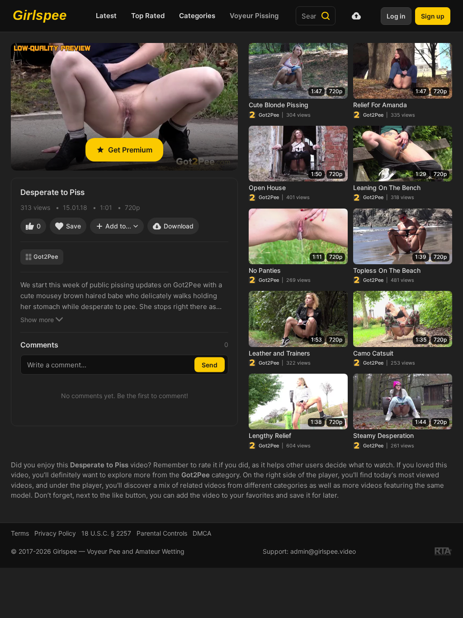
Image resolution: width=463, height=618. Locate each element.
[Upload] (356, 16)
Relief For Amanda (380, 105)
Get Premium (130, 149)
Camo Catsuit (373, 353)
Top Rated (148, 15)
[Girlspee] (42, 16)
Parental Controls (162, 533)
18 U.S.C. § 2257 (106, 533)
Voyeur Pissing (254, 15)
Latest (106, 15)
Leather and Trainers (279, 353)
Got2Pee (45, 256)
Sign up (432, 16)
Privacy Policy (55, 533)
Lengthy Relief (270, 435)
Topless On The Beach (386, 270)
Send (209, 365)
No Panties (265, 270)
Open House (267, 187)
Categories (197, 15)
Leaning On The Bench (386, 187)
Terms (20, 533)
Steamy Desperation (383, 435)
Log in (396, 16)
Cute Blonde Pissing (278, 105)
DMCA (202, 533)
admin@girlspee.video (323, 551)
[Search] (326, 16)
